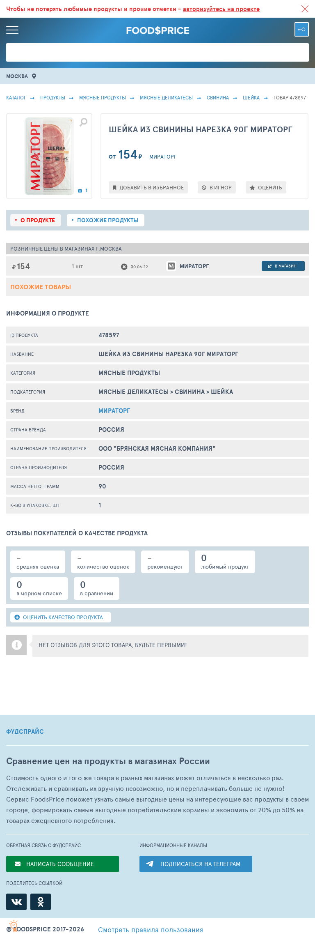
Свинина (218, 97)
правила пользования (150, 929)
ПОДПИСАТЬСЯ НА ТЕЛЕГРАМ (200, 864)
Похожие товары (40, 287)
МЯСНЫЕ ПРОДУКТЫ (102, 97)
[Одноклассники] (40, 902)
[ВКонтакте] (16, 902)
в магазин (285, 266)
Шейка (251, 97)
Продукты (52, 97)
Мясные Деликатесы (166, 97)
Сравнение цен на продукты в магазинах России (108, 761)
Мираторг (114, 410)
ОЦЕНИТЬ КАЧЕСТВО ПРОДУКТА (62, 617)
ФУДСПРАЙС (25, 731)
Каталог (16, 97)
